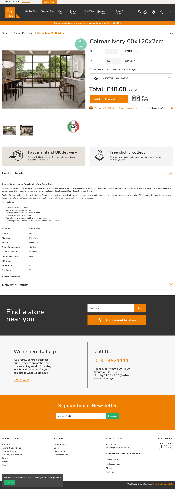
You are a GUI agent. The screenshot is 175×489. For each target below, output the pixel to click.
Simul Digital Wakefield (162, 484)
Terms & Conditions (11, 448)
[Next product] (172, 33)
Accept (9, 482)
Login (56, 448)
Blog (4, 465)
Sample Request (10, 451)
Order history (60, 444)
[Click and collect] (147, 12)
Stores (5, 461)
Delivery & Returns (15, 285)
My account (59, 451)
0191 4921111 (115, 444)
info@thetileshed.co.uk (119, 447)
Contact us (7, 458)
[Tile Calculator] (155, 12)
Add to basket (104, 99)
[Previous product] (171, 33)
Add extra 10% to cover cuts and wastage (114, 69)
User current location (120, 320)
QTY (91, 51)
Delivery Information (12, 455)
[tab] (87, 173)
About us (6, 444)
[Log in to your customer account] (162, 13)
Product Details (13, 173)
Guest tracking (61, 455)
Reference (6, 276)
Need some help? (155, 108)
